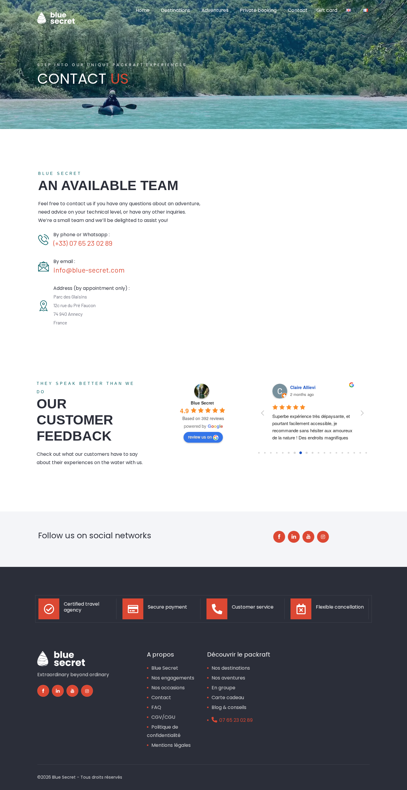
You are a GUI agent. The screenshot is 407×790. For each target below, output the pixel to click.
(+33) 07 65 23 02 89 (82, 243)
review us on (200, 437)
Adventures (215, 10)
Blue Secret (164, 668)
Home (143, 10)
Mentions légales (171, 745)
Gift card (326, 10)
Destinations (175, 10)
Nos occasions (168, 687)
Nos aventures (228, 677)
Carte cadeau (228, 697)
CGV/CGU (163, 717)
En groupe (223, 687)
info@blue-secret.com (89, 269)
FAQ (156, 707)
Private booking (258, 10)
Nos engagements (172, 677)
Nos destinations (231, 668)
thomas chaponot (308, 387)
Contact (297, 10)
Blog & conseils (229, 707)
